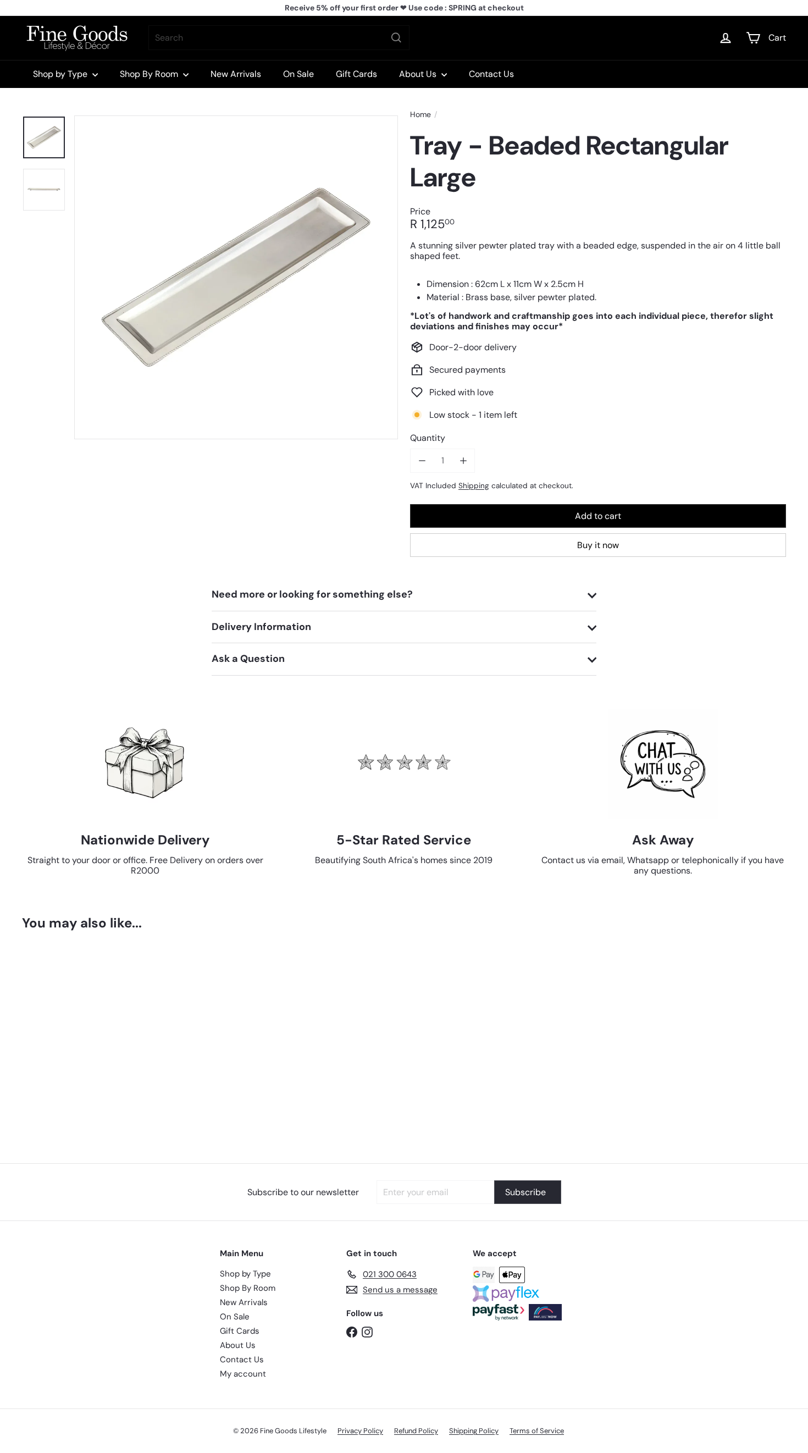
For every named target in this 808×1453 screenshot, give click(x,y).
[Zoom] (236, 277)
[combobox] (278, 37)
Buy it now (598, 545)
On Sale (298, 74)
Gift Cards (356, 74)
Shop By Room (150, 74)
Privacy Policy (360, 1430)
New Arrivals (236, 74)
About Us (419, 74)
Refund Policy (416, 1430)
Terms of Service (537, 1430)
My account (243, 1373)
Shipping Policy (474, 1430)
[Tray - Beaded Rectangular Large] (81, 1039)
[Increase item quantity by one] (463, 460)
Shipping (473, 485)
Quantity (427, 438)
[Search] (396, 37)
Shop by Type (61, 74)
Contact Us (491, 74)
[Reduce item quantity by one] (422, 460)
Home (420, 114)
